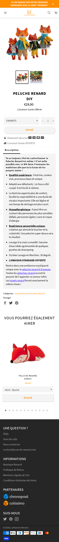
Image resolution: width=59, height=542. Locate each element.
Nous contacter (11, 444)
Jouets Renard (21, 293)
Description (12, 149)
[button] (6, 410)
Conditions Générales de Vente (19, 480)
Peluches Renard (37, 293)
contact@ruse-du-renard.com (19, 449)
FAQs (5, 433)
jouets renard (17, 280)
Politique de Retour (13, 469)
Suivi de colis (10, 439)
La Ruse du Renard (19, 527)
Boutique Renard (12, 464)
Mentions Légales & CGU (16, 475)
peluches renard (26, 273)
